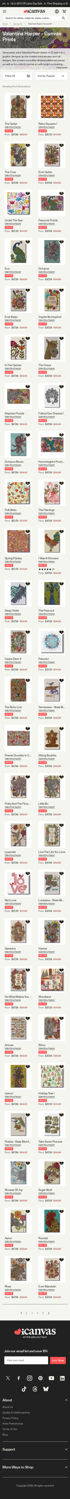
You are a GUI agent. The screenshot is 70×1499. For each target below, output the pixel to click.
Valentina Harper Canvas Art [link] (40, 24)
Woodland (44, 996)
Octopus (43, 268)
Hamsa (42, 948)
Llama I (9, 1093)
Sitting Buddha (47, 755)
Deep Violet (12, 610)
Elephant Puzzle (14, 413)
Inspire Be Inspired (49, 316)
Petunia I (43, 658)
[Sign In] (57, 11)
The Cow (10, 172)
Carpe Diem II (13, 658)
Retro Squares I (47, 123)
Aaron (8, 1238)
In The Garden (13, 365)
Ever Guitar (45, 172)
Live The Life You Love (51, 852)
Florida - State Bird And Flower (18, 1141)
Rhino (41, 1045)
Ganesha (10, 948)
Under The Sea (13, 220)
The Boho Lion (13, 707)
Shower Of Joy (14, 1190)
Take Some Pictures (50, 1141)
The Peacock (46, 610)
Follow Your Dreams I (50, 413)
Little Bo (43, 803)
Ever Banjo (11, 316)
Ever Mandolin (47, 1286)
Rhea (8, 1286)
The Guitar (11, 123)
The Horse (44, 365)
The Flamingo (46, 510)
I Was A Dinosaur (48, 558)
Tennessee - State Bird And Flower (51, 707)
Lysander (10, 852)
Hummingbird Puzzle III (51, 461)
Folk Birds (11, 510)
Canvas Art (18, 24)
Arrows (9, 1045)
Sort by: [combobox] (46, 75)
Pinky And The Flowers (18, 803)
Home (5, 24)
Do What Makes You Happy (18, 996)
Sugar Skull (45, 1190)
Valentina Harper (13, 127)
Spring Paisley (13, 558)
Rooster (43, 1238)
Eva (7, 268)
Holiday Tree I (46, 1093)
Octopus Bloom (14, 461)
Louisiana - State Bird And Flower (51, 900)
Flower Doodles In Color (18, 755)
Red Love (10, 900)
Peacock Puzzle (48, 220)
